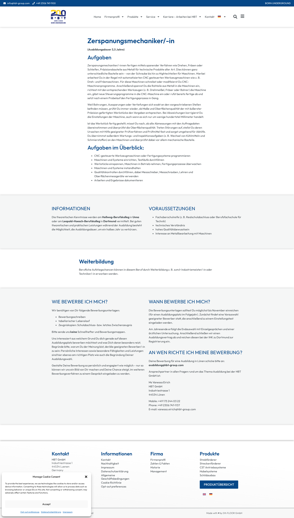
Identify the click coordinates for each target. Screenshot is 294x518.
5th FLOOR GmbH (232, 513)
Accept (46, 504)
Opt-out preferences (29, 512)
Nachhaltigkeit (110, 463)
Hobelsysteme (208, 471)
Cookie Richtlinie (111, 482)
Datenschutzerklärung (51, 512)
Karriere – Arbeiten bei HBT (180, 16)
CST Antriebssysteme (213, 467)
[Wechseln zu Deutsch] (211, 494)
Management (158, 471)
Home (97, 16)
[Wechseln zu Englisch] (204, 494)
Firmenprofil (112, 16)
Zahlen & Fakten (160, 463)
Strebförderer (208, 459)
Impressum (67, 512)
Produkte (132, 16)
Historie (155, 467)
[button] (86, 476)
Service (150, 16)
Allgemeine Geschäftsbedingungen (115, 476)
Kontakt (209, 16)
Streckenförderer (210, 463)
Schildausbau (208, 475)
